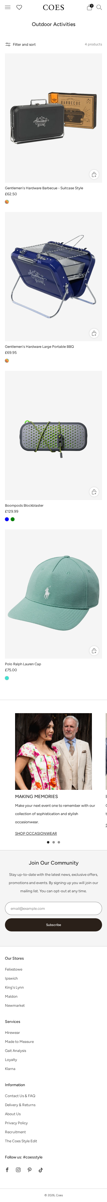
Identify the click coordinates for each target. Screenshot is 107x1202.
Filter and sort (24, 44)
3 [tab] (59, 842)
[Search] (99, 7)
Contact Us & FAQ (20, 1096)
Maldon (11, 996)
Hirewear (12, 1032)
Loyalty (11, 1059)
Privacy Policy (16, 1123)
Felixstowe (13, 969)
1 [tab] (48, 842)
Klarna (10, 1068)
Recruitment (15, 1132)
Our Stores (14, 958)
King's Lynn (14, 987)
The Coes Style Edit (21, 1141)
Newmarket (15, 1005)
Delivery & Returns (20, 1105)
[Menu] (7, 7)
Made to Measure (19, 1041)
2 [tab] (53, 842)
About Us (13, 1114)
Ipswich (11, 978)
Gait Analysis (15, 1050)
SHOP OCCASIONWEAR (36, 833)
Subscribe (53, 925)
